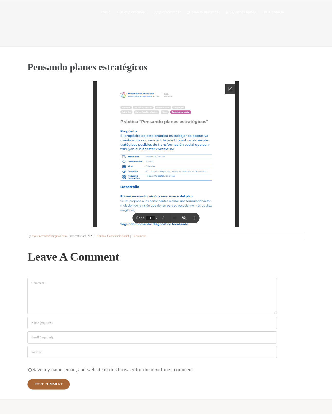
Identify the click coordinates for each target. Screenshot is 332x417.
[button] (291, 12)
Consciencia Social (118, 236)
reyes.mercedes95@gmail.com (49, 236)
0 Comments (139, 236)
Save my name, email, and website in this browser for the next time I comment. (113, 369)
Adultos (101, 236)
